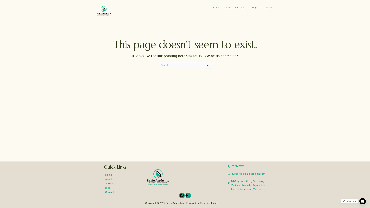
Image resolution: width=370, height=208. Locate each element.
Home (216, 7)
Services (239, 7)
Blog (254, 7)
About (227, 7)
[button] (241, 7)
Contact (268, 7)
